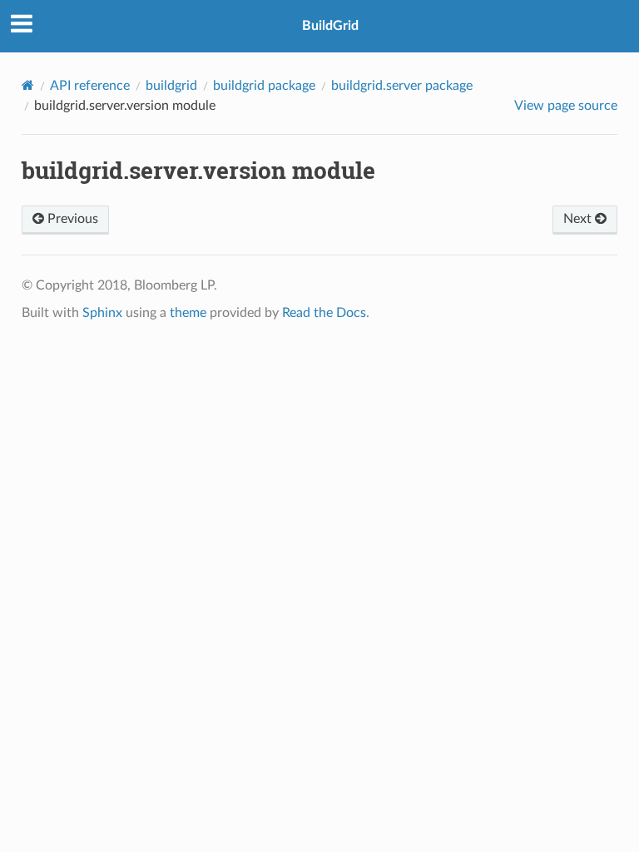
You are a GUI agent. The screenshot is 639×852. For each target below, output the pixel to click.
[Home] (28, 85)
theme (188, 313)
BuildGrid (330, 25)
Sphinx (102, 313)
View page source (565, 105)
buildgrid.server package (402, 85)
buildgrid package (264, 85)
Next (579, 218)
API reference (90, 85)
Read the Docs (324, 313)
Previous (71, 218)
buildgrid (171, 85)
